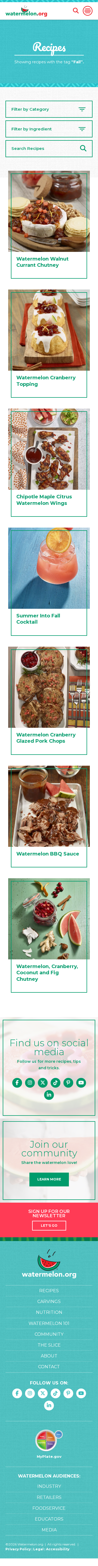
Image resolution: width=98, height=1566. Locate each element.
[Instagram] (30, 1083)
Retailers (49, 1497)
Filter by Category (30, 109)
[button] (88, 10)
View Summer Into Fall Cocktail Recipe (49, 583)
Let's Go (49, 1225)
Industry (49, 1486)
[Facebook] (17, 1083)
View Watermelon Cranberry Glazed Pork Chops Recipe (49, 702)
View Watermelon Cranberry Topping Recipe (49, 344)
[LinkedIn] (49, 1095)
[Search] (83, 148)
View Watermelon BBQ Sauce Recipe (49, 818)
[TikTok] (55, 1083)
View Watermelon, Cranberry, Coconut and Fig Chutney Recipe (49, 936)
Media (49, 1529)
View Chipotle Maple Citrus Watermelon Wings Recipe (49, 464)
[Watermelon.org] (26, 11)
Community (49, 1334)
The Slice (49, 1345)
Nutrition (49, 1312)
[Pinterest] (68, 1083)
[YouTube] (81, 1083)
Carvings (49, 1301)
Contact (49, 1366)
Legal (38, 1549)
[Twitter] (43, 1083)
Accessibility (57, 1549)
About (49, 1355)
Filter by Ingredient (31, 128)
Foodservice (49, 1508)
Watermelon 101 (49, 1323)
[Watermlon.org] (49, 1263)
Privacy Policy (18, 1549)
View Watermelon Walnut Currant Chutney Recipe (49, 226)
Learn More (49, 1179)
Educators (49, 1519)
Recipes (49, 1290)
